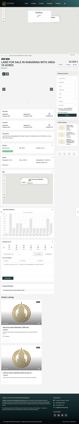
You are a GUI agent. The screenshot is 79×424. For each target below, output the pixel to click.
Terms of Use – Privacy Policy (69, 421)
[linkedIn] (69, 154)
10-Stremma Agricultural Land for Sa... (70, 134)
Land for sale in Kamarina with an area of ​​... (18, 373)
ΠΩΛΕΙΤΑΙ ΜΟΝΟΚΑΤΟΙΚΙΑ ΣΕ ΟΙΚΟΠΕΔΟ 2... (70, 141)
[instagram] (74, 154)
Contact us (58, 3)
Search (67, 115)
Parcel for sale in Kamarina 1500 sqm (16, 327)
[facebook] (60, 154)
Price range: (60, 108)
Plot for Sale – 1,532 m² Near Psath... (70, 127)
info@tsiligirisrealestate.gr (61, 407)
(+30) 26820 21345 (60, 402)
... (6, 333)
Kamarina (4, 68)
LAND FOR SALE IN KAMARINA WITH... (35, 180)
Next (51, 247)
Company (33, 3)
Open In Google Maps (7, 151)
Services (41, 3)
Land (6, 55)
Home (26, 3)
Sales (3, 59)
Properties (49, 3)
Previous (3, 247)
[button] (43, 28)
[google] (64, 154)
